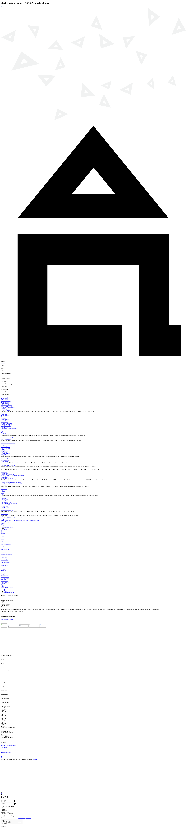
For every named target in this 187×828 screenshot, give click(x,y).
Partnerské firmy (36, 520)
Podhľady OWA (5, 473)
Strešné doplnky (5, 433)
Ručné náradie (4, 461)
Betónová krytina (5, 415)
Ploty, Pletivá (4, 498)
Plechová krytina (4, 418)
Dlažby (3, 449)
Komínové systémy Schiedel (8, 465)
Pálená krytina (4, 416)
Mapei (2, 493)
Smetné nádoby (5, 507)
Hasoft (3, 491)
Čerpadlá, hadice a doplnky (7, 510)
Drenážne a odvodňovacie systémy (9, 503)
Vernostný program (21, 520)
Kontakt (2, 525)
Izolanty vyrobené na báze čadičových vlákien (12, 483)
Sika (2, 490)
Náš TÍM (6, 518)
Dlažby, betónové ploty (9, 592)
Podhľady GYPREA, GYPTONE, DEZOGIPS (12, 475)
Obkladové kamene (5, 447)
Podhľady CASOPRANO (7, 474)
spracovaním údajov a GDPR (24, 818)
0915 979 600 (4, 529)
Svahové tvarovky (5, 448)
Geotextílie (4, 500)
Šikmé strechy (4, 414)
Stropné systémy (5, 403)
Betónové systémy (5, 398)
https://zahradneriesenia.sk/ (7, 619)
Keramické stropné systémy (7, 406)
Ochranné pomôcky (6, 504)
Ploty (2, 445)
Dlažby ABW (4, 454)
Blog (2, 524)
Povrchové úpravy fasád (7, 437)
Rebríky (3, 508)
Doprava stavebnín (12, 520)
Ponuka (5, 591)
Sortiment (3, 363)
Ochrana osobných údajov (7, 527)
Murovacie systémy (5, 397)
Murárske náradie (5, 460)
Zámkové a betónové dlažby (8, 443)
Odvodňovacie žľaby (6, 502)
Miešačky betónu (5, 506)
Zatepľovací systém (6, 426)
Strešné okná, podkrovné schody (9, 428)
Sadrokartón (4, 472)
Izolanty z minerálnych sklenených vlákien (11, 482)
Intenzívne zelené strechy (6, 424)
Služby (2, 519)
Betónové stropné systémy (7, 405)
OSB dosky (4, 409)
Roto (2, 432)
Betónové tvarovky (5, 402)
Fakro (2, 431)
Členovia (23, 518)
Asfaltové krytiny (5, 419)
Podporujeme (17, 518)
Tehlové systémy (4, 399)
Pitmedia (35, 759)
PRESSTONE (4, 514)
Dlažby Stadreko (4, 451)
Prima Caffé (29, 520)
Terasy (3, 444)
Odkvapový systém (5, 427)
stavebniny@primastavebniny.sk (8, 745)
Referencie (11, 518)
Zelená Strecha (4, 422)
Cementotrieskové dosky (7, 478)
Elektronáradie (4, 458)
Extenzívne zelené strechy (7, 423)
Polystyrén (3, 485)
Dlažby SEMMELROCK (6, 453)
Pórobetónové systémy (6, 401)
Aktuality (3, 523)
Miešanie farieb (4, 520)
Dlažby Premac (4, 452)
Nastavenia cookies (6, 752)
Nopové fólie (4, 499)
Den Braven (4, 494)
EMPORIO (4, 489)
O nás (2, 516)
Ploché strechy (4, 420)
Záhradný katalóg (5, 521)
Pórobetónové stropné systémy (8, 407)
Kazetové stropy (5, 477)
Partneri (2, 518)
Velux (2, 430)
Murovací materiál (5, 410)
